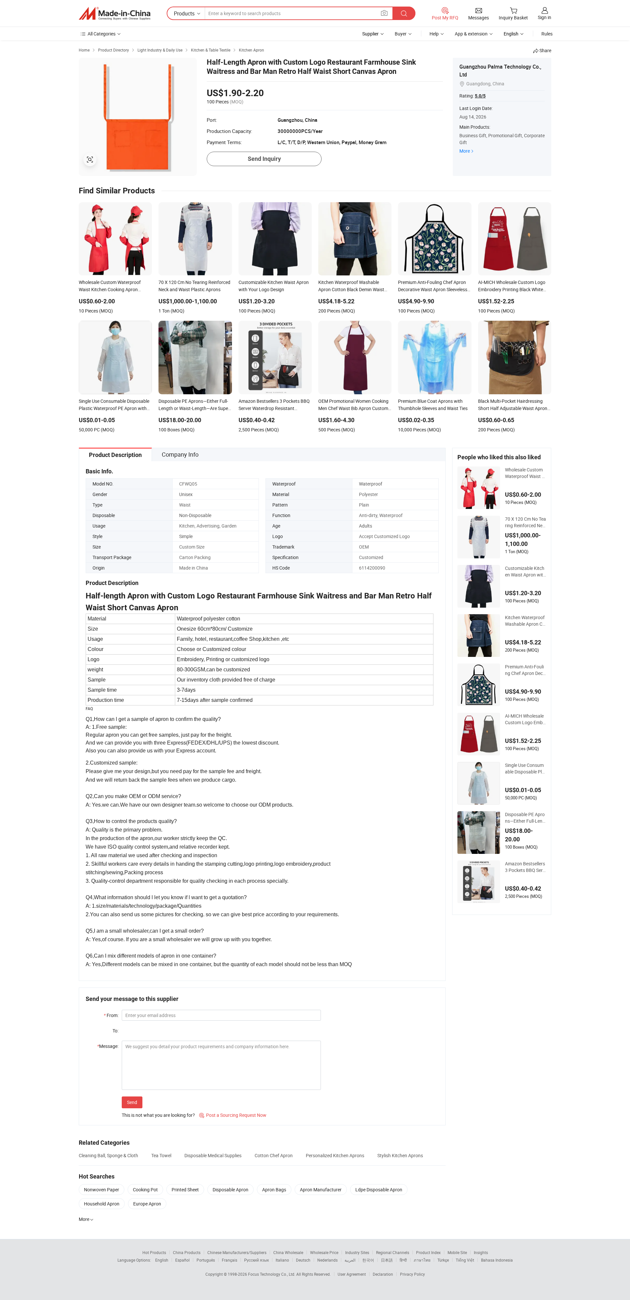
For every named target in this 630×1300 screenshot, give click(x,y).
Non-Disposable (195, 515)
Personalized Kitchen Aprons (335, 1155)
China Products (186, 1252)
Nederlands (327, 1260)
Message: (107, 1046)
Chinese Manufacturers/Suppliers (236, 1252)
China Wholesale (288, 1252)
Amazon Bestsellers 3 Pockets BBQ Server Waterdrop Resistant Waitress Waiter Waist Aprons (525, 867)
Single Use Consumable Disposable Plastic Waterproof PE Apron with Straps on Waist (525, 768)
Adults (365, 526)
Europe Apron (147, 1204)
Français (229, 1260)
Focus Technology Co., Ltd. (272, 1274)
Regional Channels (392, 1252)
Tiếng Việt (465, 1260)
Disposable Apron (230, 1189)
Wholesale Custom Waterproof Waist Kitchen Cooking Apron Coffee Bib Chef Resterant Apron (525, 473)
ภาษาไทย (422, 1260)
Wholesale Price (324, 1252)
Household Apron (101, 1204)
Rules (547, 34)
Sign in (544, 17)
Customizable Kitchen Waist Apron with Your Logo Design (525, 571)
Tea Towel (161, 1155)
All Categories (102, 34)
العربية (350, 1260)
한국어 (368, 1260)
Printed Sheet (185, 1189)
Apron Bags (274, 1189)
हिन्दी (403, 1260)
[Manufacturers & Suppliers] (114, 13)
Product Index (428, 1252)
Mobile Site (457, 1252)
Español (182, 1260)
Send (132, 1102)
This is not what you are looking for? (158, 1115)
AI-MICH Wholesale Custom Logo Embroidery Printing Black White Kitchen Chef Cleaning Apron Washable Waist (525, 719)
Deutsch (303, 1260)
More (464, 151)
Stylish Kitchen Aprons (400, 1155)
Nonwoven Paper (101, 1189)
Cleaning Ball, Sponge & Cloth (108, 1155)
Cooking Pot (145, 1189)
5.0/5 (480, 95)
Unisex (186, 494)
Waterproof (370, 484)
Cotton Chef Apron (274, 1155)
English (161, 1260)
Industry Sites (357, 1252)
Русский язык (256, 1260)
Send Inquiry (264, 158)
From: (111, 1015)
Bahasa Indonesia (497, 1260)
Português (206, 1260)
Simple (186, 536)
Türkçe (443, 1260)
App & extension (471, 34)
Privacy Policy (412, 1274)
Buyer (401, 34)
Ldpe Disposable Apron (378, 1189)
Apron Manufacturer (321, 1189)
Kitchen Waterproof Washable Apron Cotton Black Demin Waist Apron (525, 620)
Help (434, 34)
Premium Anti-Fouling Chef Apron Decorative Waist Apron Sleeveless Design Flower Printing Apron (525, 670)
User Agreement (352, 1274)
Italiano (282, 1260)
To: (115, 1031)
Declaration (383, 1274)
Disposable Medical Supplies (213, 1155)
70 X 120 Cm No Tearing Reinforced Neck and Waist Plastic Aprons (525, 522)
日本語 (387, 1260)
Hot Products (154, 1252)
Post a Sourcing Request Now (232, 1115)
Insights (481, 1252)
